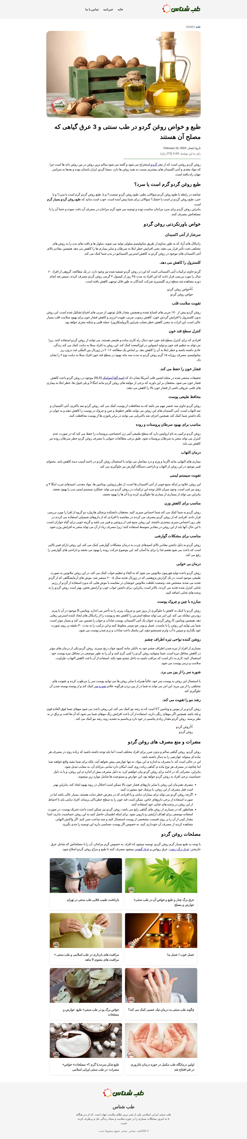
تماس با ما (92, 9)
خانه (120, 9)
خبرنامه (108, 9)
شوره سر (100, 686)
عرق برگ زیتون (179, 849)
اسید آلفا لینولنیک (113, 377)
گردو (153, 164)
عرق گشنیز (142, 849)
